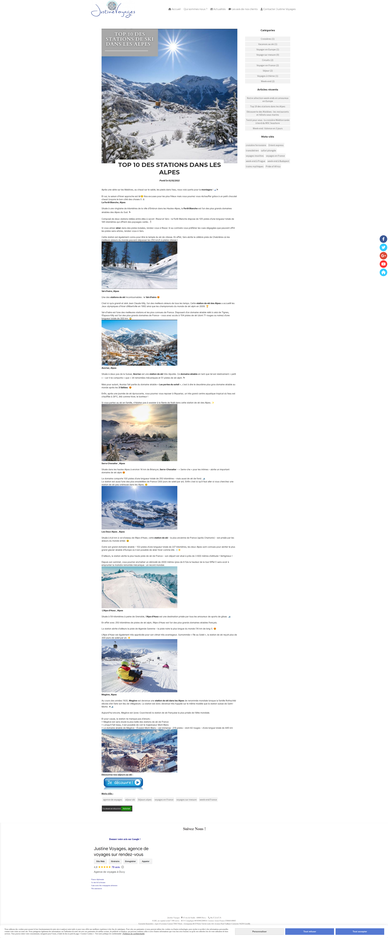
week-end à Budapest (278, 161)
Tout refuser (309, 931)
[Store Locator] (383, 272)
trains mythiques (254, 166)
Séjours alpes (145, 799)
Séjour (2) (268, 70)
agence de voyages (112, 799)
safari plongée (268, 150)
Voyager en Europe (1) (267, 49)
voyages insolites (255, 155)
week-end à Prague (255, 161)
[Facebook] (383, 239)
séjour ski (130, 799)
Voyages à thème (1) (267, 75)
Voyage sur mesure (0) (267, 54)
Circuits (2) (267, 60)
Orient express (276, 145)
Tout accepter (360, 931)
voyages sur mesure (186, 799)
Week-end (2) (267, 81)
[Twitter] (383, 247)
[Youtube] (383, 264)
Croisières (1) (267, 38)
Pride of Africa (273, 166)
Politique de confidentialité (133, 934)
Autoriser (126, 808)
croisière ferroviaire (256, 145)
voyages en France (164, 799)
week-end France (208, 799)
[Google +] (383, 255)
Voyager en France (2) (268, 65)
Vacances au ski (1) (267, 44)
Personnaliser (259, 931)
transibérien (252, 150)
